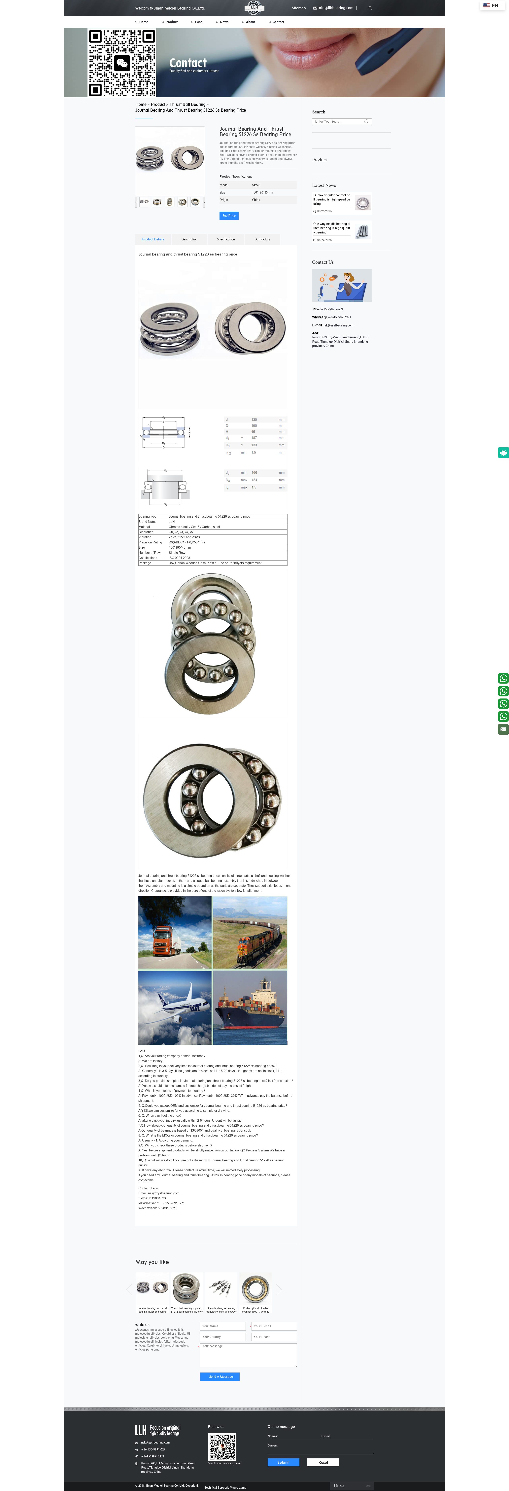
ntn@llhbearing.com (335, 8)
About (250, 22)
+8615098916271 (339, 317)
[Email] (503, 728)
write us (142, 1324)
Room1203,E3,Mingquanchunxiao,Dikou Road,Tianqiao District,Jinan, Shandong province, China (167, 1467)
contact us (323, 262)
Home (143, 22)
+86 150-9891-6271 (330, 309)
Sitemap (299, 8)
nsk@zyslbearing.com (338, 325)
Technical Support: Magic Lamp (226, 1487)
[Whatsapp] (503, 677)
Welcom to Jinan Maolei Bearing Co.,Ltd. (170, 8)
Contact (278, 22)
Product (172, 22)
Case (198, 22)
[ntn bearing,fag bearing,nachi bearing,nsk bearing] (254, 8)
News (224, 22)
